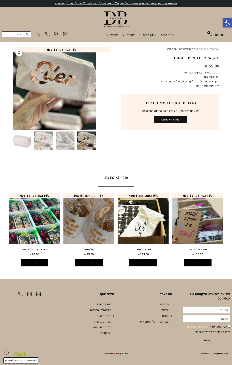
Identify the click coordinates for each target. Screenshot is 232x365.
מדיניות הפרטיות (197, 326)
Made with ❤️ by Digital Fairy (116, 354)
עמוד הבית (167, 35)
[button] (227, 22)
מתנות (114, 35)
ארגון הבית (149, 35)
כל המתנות (200, 49)
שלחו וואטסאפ (170, 119)
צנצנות (130, 35)
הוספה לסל (197, 263)
